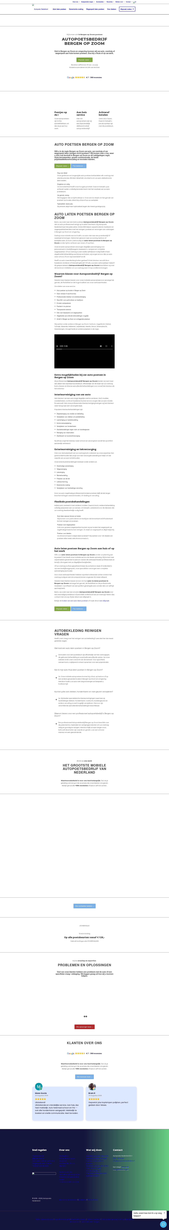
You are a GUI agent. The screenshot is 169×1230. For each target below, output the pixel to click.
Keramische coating (78, 1219)
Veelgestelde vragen (67, 1158)
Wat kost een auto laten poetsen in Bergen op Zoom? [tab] (77, 648)
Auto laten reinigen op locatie (97, 1156)
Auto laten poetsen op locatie (43, 1161)
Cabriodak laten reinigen (90, 1222)
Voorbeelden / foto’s (66, 1163)
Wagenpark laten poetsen (42, 1163)
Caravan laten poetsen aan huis (113, 1219)
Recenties (63, 1161)
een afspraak (104, 601)
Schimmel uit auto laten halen (97, 1166)
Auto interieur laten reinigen (96, 1158)
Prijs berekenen (38, 1156)
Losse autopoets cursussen (69, 1182)
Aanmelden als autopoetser (69, 1174)
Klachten (62, 1166)
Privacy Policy (92, 1199)
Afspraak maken (38, 1158)
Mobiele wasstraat (93, 1219)
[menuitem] (75, 1)
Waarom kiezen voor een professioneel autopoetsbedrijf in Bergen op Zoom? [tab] (84, 714)
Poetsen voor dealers (40, 1166)
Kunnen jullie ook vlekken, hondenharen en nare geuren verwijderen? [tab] (83, 692)
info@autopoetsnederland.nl (124, 1161)
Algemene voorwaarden (68, 1199)
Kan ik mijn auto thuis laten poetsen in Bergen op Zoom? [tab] (78, 670)
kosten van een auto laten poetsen (75, 601)
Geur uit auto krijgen (93, 1168)
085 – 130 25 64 (118, 1158)
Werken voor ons (65, 1172)
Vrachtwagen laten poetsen (96, 1173)
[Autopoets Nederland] (40, 9)
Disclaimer (82, 1199)
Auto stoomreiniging (62, 1219)
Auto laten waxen (92, 1176)
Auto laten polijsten (93, 1171)
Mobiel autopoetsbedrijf (44, 1219)
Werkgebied (64, 1156)
